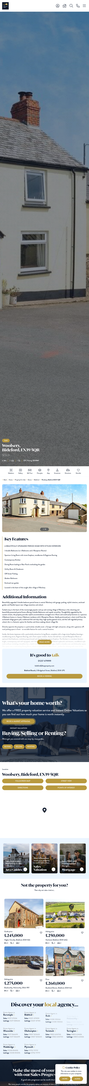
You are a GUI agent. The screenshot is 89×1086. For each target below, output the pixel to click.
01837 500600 (32, 1034)
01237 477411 (32, 1021)
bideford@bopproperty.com (44, 666)
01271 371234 (10, 1018)
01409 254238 (74, 1018)
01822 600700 (53, 1034)
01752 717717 (31, 1050)
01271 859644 (11, 1021)
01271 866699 (10, 1034)
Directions (23, 787)
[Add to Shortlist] (78, 470)
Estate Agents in (9, 1013)
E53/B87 (36, 460)
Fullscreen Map (22, 781)
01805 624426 (74, 1034)
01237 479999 (44, 660)
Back (5, 480)
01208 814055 (10, 1050)
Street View (66, 781)
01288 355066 (53, 1018)
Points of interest (66, 787)
